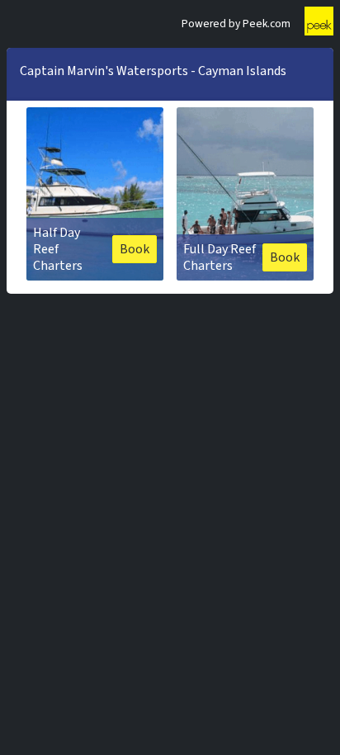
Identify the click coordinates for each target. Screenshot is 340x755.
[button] (94, 194)
